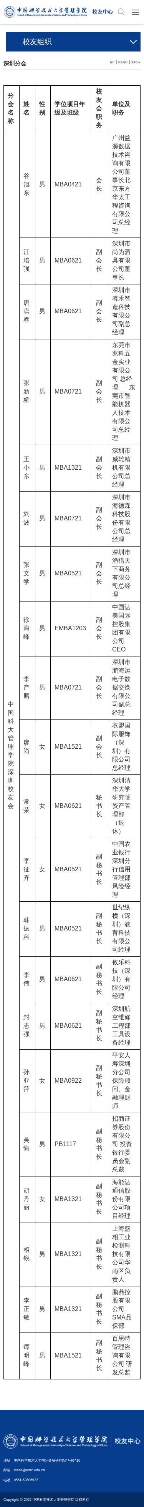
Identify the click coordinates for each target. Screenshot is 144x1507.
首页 (112, 62)
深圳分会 (136, 62)
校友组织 (122, 62)
